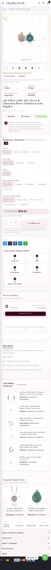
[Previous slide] (7, 38)
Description (8, 346)
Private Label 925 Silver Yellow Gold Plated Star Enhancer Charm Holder (32, 433)
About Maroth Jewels (13, 533)
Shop (4, 554)
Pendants (21, 76)
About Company (9, 543)
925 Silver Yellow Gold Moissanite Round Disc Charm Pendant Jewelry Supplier (14, 509)
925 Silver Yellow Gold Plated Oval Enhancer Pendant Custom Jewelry (30, 407)
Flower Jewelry (9, 76)
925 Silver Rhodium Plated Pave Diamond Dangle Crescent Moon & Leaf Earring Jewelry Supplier (32, 393)
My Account (8, 549)
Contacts (7, 538)
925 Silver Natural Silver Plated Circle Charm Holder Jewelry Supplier (31, 446)
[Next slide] (43, 38)
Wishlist (11, 116)
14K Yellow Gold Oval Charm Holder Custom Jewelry (30, 458)
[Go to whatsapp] (45, 557)
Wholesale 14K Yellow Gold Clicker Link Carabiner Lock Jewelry (31, 419)
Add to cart (34, 223)
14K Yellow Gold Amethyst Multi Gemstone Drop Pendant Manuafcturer (36, 509)
